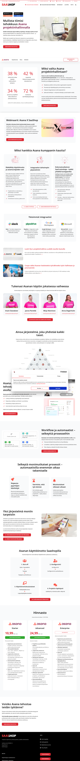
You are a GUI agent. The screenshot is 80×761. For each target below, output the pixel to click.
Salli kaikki (58, 388)
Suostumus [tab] (21, 376)
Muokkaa (39, 388)
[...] (41, 254)
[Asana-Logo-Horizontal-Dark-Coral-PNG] (5, 59)
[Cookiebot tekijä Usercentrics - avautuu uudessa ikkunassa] (61, 372)
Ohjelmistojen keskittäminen (8, 757)
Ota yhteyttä (44, 747)
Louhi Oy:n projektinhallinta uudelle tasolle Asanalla (45, 249)
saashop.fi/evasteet (40, 383)
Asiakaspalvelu (44, 742)
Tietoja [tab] (58, 376)
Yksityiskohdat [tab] (40, 376)
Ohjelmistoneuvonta (46, 744)
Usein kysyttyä (44, 739)
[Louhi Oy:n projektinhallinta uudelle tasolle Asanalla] (13, 254)
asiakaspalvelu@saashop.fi (14, 1)
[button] (75, 4)
